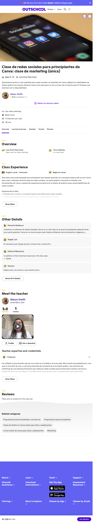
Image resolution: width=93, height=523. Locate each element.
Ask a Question (28, 343)
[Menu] (69, 9)
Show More (10, 204)
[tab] (5, 129)
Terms (65, 3)
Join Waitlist (84, 519)
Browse (50, 9)
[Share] (85, 16)
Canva (8, 258)
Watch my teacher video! (48, 103)
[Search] (65, 9)
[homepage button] (34, 9)
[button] (46, 357)
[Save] (90, 16)
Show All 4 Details (12, 278)
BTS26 (50, 3)
